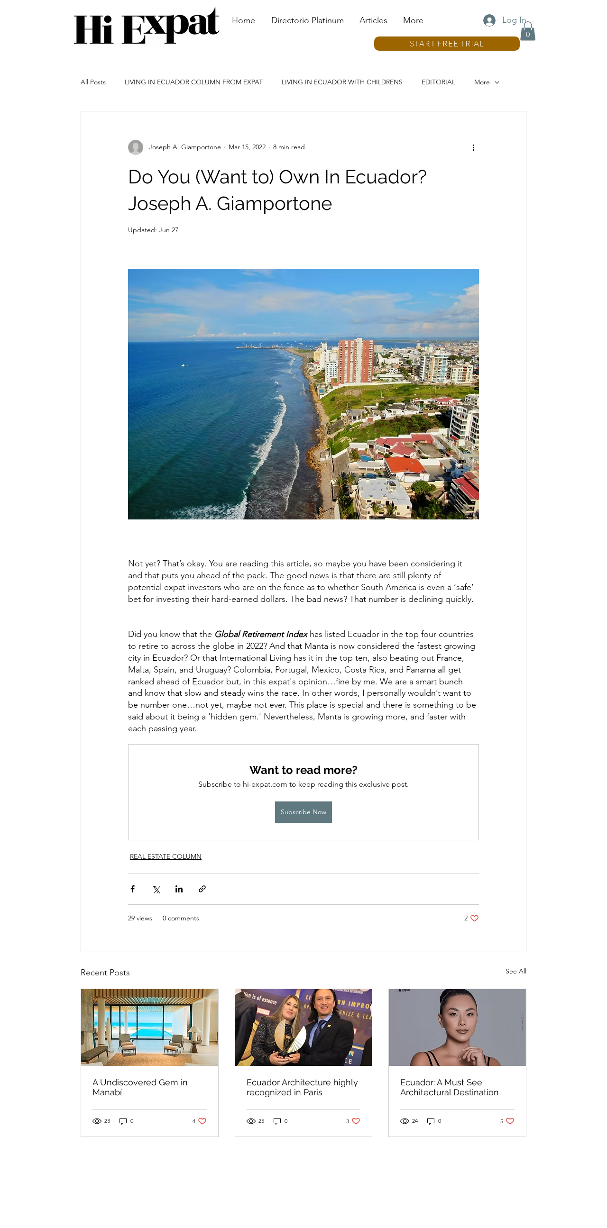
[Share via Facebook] (132, 888)
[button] (528, 31)
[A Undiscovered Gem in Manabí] (149, 1027)
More (482, 82)
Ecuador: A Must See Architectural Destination (449, 1087)
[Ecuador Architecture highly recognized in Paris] (303, 1027)
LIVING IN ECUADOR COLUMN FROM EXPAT (194, 82)
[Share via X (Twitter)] (155, 888)
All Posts (93, 82)
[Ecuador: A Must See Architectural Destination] (457, 1027)
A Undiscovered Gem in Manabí (140, 1087)
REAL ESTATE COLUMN (166, 856)
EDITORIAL (438, 82)
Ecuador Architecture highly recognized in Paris (302, 1087)
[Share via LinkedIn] (179, 888)
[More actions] (473, 147)
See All (516, 971)
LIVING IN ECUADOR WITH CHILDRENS (342, 82)
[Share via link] (202, 888)
